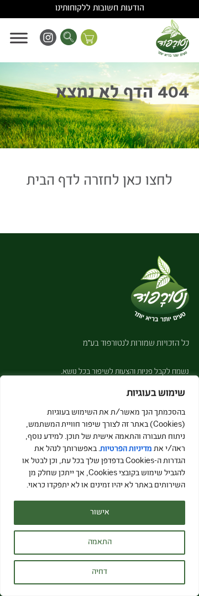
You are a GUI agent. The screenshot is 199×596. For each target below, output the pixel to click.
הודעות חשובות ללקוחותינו (99, 9)
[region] (99, 485)
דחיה (99, 572)
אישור (99, 512)
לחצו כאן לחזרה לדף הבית (99, 182)
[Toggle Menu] (19, 38)
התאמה (100, 542)
